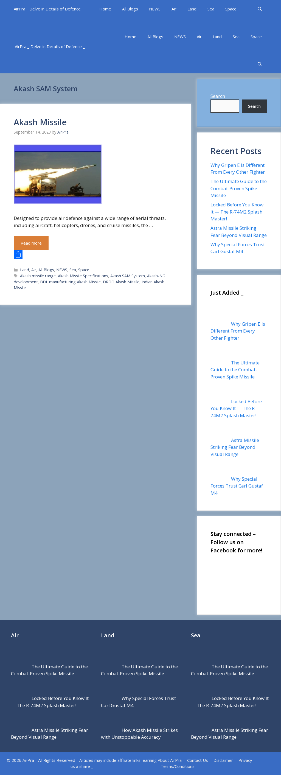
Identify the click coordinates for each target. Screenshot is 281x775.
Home (105, 9)
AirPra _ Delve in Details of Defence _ (49, 9)
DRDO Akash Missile (121, 281)
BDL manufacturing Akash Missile (70, 281)
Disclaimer (223, 760)
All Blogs (130, 9)
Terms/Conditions (178, 766)
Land (191, 9)
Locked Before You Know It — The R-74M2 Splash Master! (236, 211)
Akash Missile (40, 122)
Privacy (245, 760)
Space (231, 9)
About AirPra (170, 760)
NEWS (155, 9)
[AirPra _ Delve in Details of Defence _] (67, 27)
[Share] (95, 254)
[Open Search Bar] (259, 9)
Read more (31, 243)
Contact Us (197, 760)
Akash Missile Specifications (83, 275)
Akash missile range (38, 275)
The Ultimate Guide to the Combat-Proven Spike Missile (238, 188)
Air (174, 9)
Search (217, 96)
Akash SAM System (127, 275)
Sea (210, 9)
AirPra (28, 760)
